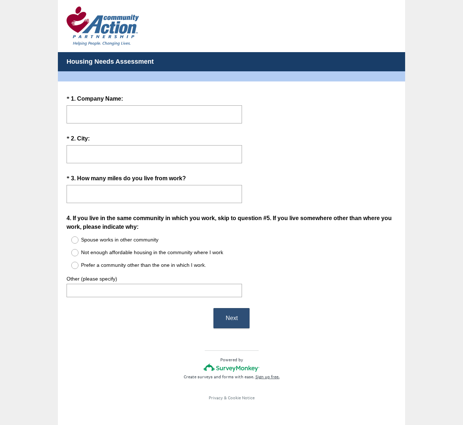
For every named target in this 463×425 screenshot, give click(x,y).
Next (232, 318)
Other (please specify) (92, 279)
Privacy (216, 398)
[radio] (70, 240)
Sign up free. (267, 377)
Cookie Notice (241, 398)
